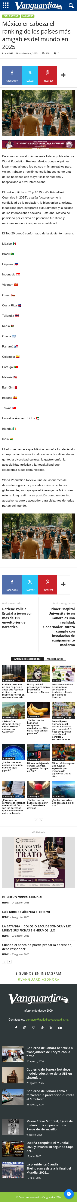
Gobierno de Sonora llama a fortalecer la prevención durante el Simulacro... (50, 1095)
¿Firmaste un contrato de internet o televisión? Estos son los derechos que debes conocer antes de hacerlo (13, 807)
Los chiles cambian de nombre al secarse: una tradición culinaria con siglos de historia (62, 691)
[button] (38, 862)
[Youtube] (60, 1028)
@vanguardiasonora (39, 979)
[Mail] (34, 1028)
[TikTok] (43, 1028)
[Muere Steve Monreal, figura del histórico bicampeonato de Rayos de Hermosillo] (13, 1127)
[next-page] (41, 820)
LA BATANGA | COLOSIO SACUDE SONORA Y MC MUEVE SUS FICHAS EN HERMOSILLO (36, 928)
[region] (38, 144)
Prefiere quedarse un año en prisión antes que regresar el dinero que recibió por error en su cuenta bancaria (13, 691)
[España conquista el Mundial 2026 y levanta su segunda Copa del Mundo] (13, 1149)
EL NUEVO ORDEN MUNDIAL (22, 897)
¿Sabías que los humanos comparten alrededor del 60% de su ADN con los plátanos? (37, 727)
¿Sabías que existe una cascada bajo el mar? (63, 803)
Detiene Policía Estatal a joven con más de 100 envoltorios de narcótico (17, 618)
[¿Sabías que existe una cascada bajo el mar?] (63, 789)
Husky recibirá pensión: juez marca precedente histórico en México (38, 688)
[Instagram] (25, 1028)
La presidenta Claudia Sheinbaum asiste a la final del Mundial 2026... (49, 1168)
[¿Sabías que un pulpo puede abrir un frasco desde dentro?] (38, 789)
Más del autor (55, 658)
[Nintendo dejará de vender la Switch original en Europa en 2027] (38, 752)
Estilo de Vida (11, 16)
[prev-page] (36, 820)
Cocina (56, 680)
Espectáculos (10, 717)
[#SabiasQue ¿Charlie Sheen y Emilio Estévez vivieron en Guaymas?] (13, 710)
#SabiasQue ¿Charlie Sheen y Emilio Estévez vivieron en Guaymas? (11, 726)
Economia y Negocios (64, 717)
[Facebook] (17, 1028)
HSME (10, 53)
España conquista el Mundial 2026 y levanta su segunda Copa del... (50, 1147)
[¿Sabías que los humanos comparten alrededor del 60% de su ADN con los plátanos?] (38, 710)
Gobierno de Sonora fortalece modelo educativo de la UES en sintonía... (49, 1073)
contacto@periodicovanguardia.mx (47, 1019)
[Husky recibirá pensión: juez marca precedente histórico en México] (38, 673)
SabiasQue (27, 16)
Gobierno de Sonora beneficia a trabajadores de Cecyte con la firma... (50, 1052)
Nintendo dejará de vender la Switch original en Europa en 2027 (38, 767)
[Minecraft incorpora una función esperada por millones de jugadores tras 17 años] (63, 752)
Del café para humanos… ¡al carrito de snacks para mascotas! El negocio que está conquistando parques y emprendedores (61, 730)
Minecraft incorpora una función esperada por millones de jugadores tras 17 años (63, 770)
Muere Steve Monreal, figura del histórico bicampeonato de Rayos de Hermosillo (50, 1125)
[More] (63, 75)
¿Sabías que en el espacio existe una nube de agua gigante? (12, 766)
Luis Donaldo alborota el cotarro (26, 912)
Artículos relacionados (27, 658)
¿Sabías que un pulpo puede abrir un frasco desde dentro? (37, 804)
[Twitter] (52, 1028)
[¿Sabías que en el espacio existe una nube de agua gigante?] (13, 752)
